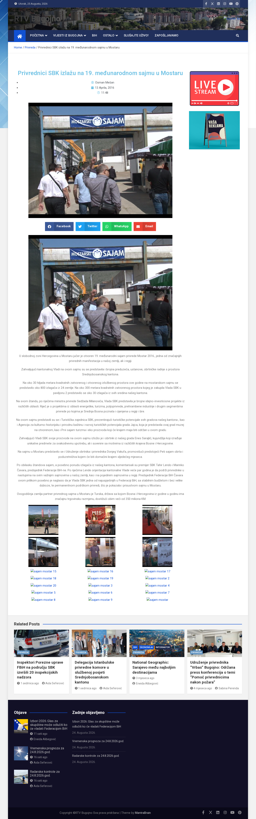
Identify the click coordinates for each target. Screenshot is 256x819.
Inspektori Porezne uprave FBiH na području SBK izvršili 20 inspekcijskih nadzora (40, 669)
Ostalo (108, 35)
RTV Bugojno (37, 18)
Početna (37, 35)
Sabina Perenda (229, 688)
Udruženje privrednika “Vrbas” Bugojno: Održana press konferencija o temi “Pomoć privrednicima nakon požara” (212, 672)
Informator (163, 647)
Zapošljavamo (166, 35)
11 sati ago (40, 733)
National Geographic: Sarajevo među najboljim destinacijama (154, 667)
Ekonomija (146, 647)
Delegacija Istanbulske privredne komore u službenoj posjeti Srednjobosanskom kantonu (94, 672)
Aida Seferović (54, 683)
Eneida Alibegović (147, 683)
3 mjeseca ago (145, 678)
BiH (94, 35)
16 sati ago (40, 757)
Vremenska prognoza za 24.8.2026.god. (47, 750)
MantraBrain (143, 813)
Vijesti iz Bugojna (68, 35)
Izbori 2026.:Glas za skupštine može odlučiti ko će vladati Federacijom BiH (48, 725)
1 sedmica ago (30, 683)
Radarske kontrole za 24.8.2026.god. (45, 773)
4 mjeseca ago (203, 688)
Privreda (23, 652)
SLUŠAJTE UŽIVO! (136, 35)
